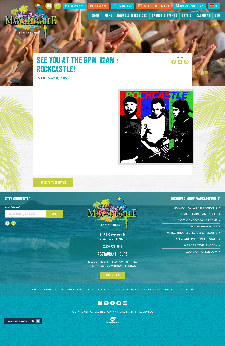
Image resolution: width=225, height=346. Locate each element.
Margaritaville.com (191, 6)
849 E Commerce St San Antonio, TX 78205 (112, 236)
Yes (32, 321)
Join (54, 213)
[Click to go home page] (31, 22)
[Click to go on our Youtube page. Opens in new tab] (118, 303)
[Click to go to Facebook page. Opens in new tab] (7, 223)
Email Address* (12, 207)
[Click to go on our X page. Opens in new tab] (106, 303)
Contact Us (125, 6)
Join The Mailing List (156, 6)
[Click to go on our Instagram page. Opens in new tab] (112, 303)
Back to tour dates (53, 182)
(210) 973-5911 (112, 246)
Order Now (100, 6)
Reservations (75, 6)
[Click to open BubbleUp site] (112, 320)
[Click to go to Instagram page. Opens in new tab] (13, 223)
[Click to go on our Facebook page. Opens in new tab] (100, 303)
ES (216, 6)
